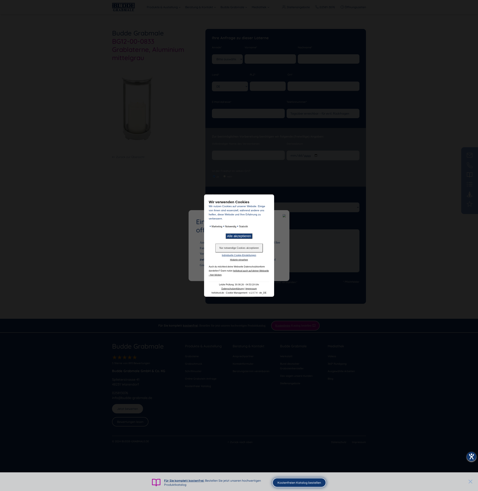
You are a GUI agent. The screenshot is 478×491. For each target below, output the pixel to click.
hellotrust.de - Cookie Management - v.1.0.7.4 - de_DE (239, 293)
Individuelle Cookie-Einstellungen (239, 255)
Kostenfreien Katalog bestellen (299, 482)
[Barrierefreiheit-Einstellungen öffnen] (471, 456)
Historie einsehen (239, 259)
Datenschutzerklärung (232, 288)
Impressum (251, 288)
